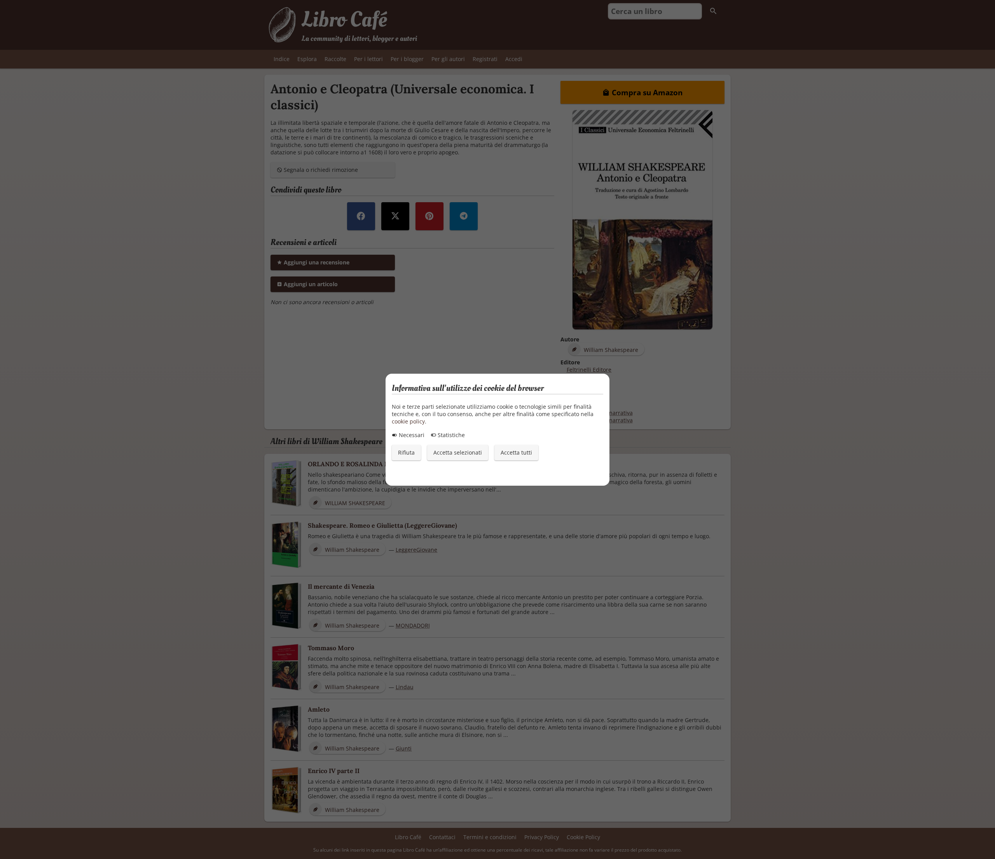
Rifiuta (406, 452)
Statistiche (450, 435)
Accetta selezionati (457, 452)
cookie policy (408, 421)
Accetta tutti (516, 452)
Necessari (410, 435)
